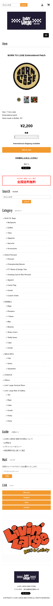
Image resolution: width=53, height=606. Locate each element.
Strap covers (12, 332)
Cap (9, 358)
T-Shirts (11, 316)
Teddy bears (12, 337)
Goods (10, 290)
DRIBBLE (8, 302)
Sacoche (11, 243)
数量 (26, 133)
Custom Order (13, 296)
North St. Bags (10, 218)
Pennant (11, 259)
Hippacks (11, 238)
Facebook (26, 507)
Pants (10, 421)
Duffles (10, 228)
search (23, 5)
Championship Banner (16, 264)
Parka (10, 416)
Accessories (12, 249)
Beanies (11, 327)
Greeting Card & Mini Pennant (19, 275)
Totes (10, 233)
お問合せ (7, 443)
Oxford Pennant (10, 255)
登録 (7, 476)
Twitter (26, 502)
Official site (26, 493)
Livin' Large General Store (14, 385)
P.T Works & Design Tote (17, 269)
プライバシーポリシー (12, 447)
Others (7, 380)
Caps (10, 343)
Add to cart (26, 150)
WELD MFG (9, 354)
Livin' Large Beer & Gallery (14, 391)
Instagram (27, 498)
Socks (10, 363)
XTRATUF (8, 375)
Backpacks (12, 222)
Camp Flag (12, 285)
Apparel (11, 280)
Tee (9, 395)
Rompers (11, 311)
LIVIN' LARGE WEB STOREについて (18, 439)
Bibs (9, 322)
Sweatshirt (12, 369)
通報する (26, 164)
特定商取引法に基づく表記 (14, 450)
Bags (9, 306)
